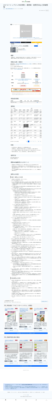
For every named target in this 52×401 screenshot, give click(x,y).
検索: (31, 108)
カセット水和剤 (24, 340)
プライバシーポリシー (14, 392)
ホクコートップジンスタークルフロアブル (24, 310)
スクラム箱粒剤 (38, 340)
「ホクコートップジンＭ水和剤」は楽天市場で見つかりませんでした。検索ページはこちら (26, 37)
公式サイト (24, 49)
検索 (37, 102)
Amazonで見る (36, 85)
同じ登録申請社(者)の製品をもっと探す (26, 365)
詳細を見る (11, 330)
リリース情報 (43, 392)
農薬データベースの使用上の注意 (35, 392)
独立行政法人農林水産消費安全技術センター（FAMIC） (24, 63)
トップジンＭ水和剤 (9, 309)
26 (38, 141)
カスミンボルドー (9, 341)
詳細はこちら (26, 83)
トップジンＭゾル (38, 309)
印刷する (47, 10)
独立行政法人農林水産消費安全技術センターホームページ (30, 384)
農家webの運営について (26, 392)
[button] (36, 400)
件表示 (14, 108)
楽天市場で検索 (23, 85)
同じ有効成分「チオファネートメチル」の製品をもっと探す (26, 333)
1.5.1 (28, 394)
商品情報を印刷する (44, 301)
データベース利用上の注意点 (18, 69)
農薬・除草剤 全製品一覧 (9, 8)
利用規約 (8, 392)
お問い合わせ (20, 392)
